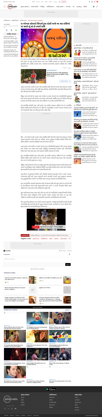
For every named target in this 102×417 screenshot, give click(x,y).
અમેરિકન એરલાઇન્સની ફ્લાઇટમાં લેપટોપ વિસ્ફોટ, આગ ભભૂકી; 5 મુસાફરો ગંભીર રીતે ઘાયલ (85, 155)
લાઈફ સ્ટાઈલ (59, 7)
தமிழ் (42, 1)
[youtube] (97, 2)
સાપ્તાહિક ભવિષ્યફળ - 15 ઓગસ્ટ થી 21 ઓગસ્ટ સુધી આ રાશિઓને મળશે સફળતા (11, 37)
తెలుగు (50, 1)
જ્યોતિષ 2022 (23, 20)
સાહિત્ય (76, 405)
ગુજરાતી (63, 1)
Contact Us (29, 415)
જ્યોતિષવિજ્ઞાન (14, 20)
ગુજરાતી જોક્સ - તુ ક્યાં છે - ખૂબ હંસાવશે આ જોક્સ (85, 94)
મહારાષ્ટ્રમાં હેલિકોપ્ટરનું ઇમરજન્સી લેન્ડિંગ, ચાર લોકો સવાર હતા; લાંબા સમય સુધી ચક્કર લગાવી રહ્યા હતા (86, 109)
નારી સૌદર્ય (77, 400)
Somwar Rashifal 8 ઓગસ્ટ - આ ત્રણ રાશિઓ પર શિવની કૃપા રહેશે (11, 46)
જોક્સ (50, 239)
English (38, 1)
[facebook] (89, 2)
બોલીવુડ (42, 7)
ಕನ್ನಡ (59, 1)
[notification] (96, 6)
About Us (12, 415)
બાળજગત (77, 407)
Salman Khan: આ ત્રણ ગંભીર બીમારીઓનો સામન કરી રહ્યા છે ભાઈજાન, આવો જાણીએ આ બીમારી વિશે (86, 70)
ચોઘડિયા (51, 407)
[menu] (5, 6)
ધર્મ (73, 7)
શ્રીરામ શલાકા (52, 405)
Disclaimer (23, 415)
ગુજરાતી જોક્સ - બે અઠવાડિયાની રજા (83, 48)
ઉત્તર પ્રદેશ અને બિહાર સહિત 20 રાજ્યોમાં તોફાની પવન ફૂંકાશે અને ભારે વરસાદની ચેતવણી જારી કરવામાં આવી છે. (86, 132)
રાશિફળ (51, 400)
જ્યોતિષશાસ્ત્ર (50, 7)
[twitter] (92, 2)
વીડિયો (85, 7)
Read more (35, 227)
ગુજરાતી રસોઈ (78, 402)
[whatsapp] (16, 30)
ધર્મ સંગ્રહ (68, 7)
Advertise (17, 415)
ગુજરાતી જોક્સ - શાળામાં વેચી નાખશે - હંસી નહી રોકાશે (86, 82)
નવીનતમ (78, 105)
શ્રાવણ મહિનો (34, 7)
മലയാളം (55, 1)
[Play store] (93, 6)
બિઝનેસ (23, 405)
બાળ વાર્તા (77, 410)
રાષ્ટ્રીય (22, 400)
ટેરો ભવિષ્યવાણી (52, 402)
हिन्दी (33, 1)
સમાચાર (22, 397)
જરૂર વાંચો (78, 45)
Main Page (6, 415)
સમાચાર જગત (36, 239)
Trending (78, 7)
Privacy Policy (36, 415)
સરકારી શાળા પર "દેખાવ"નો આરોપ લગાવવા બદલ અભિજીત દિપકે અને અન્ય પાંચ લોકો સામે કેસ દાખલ (86, 144)
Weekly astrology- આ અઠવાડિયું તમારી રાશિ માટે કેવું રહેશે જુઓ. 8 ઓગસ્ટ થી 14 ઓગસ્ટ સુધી (11, 50)
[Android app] (51, 389)
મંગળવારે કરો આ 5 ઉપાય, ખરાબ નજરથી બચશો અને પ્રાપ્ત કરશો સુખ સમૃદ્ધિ (84, 59)
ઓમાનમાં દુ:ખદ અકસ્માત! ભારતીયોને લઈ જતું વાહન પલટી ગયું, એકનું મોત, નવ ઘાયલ (85, 120)
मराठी (46, 1)
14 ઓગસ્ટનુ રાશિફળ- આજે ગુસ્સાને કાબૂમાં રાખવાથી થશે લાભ (11, 42)
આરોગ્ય (76, 397)
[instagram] (95, 2)
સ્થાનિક (22, 402)
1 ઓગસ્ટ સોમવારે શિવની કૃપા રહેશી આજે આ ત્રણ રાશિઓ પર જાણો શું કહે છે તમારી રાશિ (11, 55)
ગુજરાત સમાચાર (25, 7)
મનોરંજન (56, 239)
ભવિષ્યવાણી (51, 397)
